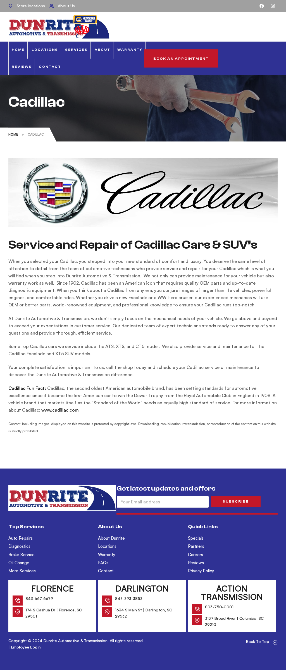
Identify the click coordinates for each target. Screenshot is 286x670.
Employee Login (26, 647)
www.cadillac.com (60, 410)
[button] (181, 58)
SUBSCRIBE (236, 501)
